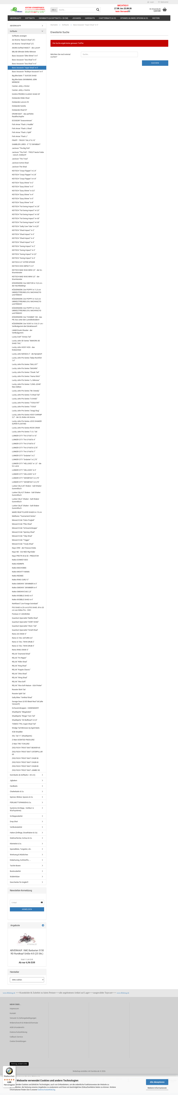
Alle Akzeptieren (157, 1082)
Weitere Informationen (157, 1088)
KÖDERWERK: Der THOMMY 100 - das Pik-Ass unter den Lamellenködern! (27, 318)
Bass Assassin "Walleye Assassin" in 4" (27, 72)
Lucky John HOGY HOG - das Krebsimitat (23, 348)
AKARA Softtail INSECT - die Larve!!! (26, 48)
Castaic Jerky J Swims (21, 90)
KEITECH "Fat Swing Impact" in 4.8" (25, 218)
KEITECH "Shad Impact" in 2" (23, 230)
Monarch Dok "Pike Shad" (22, 524)
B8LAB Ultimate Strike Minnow (24, 52)
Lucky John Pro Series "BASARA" (25, 368)
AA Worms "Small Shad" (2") (23, 44)
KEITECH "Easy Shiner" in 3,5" (23, 191)
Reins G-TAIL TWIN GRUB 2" (23, 642)
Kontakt (13, 1013)
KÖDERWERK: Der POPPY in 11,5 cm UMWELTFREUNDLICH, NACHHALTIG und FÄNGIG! (26, 292)
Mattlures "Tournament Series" (24, 516)
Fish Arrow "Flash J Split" (21, 132)
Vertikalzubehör (16, 827)
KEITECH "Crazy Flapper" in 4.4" (24, 179)
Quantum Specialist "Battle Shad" (25, 618)
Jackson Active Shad (20, 163)
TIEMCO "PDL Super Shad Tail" (24, 724)
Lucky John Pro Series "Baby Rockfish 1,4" (27, 359)
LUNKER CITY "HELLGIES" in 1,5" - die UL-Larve (26, 464)
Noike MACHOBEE (19, 568)
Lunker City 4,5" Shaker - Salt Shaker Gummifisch (26, 493)
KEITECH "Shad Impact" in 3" (23, 234)
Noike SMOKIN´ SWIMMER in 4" (24, 588)
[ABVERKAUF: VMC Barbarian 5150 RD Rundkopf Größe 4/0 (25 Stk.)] (27, 938)
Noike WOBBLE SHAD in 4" (22, 599)
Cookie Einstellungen (18, 1041)
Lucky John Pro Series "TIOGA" (24, 407)
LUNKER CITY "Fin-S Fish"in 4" (23, 440)
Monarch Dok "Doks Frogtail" (23, 520)
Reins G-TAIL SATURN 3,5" (22, 638)
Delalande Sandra (19, 106)
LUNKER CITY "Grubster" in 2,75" (24, 459)
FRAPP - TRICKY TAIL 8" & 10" (23, 140)
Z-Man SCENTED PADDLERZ (23, 740)
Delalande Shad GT (19, 110)
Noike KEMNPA (18, 564)
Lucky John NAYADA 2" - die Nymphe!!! (27, 354)
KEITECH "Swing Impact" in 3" (23, 250)
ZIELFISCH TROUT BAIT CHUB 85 (25, 766)
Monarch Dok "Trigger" (21, 540)
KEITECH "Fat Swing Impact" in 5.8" (25, 222)
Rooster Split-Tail (18, 693)
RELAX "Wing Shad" (19, 677)
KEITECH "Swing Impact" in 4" (23, 258)
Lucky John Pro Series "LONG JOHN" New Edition (26, 385)
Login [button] (151, 2)
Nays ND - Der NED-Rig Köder (23, 552)
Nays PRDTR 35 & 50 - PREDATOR (25, 556)
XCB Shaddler (17, 732)
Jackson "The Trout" (20, 159)
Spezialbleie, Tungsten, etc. (20, 849)
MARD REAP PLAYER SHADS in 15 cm (27, 512)
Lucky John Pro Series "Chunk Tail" (25, 372)
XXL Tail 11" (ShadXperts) (22, 736)
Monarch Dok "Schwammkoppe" (24, 528)
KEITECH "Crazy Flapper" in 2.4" (24, 171)
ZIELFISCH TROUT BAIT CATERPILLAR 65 (27, 753)
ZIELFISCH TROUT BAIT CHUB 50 (25, 758)
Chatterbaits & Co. (107, 18)
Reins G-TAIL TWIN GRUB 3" (23, 646)
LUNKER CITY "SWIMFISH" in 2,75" (25, 478)
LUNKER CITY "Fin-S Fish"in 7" (23, 451)
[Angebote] (43, 925)
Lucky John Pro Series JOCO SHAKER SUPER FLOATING (27, 422)
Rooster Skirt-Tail (18, 689)
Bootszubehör (15, 871)
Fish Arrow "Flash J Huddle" (23, 124)
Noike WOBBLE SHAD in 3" (22, 596)
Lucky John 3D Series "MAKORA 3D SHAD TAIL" (26, 342)
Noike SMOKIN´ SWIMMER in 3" (24, 584)
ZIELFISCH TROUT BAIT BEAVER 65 (26, 748)
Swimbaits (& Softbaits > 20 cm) (53, 18)
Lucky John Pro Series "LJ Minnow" (26, 380)
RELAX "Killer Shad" (19, 662)
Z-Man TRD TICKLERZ (20, 744)
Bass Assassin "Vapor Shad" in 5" (25, 68)
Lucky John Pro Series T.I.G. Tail (24, 432)
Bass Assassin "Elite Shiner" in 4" (25, 56)
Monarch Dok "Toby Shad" (22, 536)
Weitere (156, 18)
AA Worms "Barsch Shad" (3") (23, 40)
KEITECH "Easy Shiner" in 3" (23, 187)
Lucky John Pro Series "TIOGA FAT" (26, 403)
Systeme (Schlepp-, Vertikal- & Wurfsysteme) (22, 809)
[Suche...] (98, 9)
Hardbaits (90, 18)
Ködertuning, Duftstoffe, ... (20, 860)
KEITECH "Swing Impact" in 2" (23, 246)
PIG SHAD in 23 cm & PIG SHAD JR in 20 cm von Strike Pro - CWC (28, 608)
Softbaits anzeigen (19, 36)
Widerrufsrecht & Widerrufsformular (24, 1023)
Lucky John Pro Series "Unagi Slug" (25, 411)
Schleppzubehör (16, 816)
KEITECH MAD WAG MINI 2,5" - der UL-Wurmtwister (27, 271)
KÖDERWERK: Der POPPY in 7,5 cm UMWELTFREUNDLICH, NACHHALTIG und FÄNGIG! (26, 310)
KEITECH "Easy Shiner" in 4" (23, 194)
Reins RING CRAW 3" (20, 650)
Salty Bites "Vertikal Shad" (22, 697)
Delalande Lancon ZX (20, 102)
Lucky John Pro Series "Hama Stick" (26, 376)
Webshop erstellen (80, 1071)
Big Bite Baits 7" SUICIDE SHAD (24, 76)
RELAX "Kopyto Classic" (21, 670)
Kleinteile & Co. (16, 844)
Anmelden (27, 909)
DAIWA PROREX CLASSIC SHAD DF (26, 94)
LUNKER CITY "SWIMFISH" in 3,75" (25, 482)
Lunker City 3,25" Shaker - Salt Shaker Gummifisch (26, 487)
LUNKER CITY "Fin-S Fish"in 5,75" (25, 448)
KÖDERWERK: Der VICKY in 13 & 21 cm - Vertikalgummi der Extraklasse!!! (28, 325)
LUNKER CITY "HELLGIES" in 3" (24, 470)
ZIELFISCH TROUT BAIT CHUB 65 (25, 762)
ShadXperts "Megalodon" (21, 712)
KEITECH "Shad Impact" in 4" (23, 238)
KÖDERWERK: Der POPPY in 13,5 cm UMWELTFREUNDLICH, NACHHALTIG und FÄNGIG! (26, 301)
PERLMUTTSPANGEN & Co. (20, 802)
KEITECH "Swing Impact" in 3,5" (24, 254)
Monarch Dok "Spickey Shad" (23, 532)
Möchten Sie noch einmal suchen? (60, 55)
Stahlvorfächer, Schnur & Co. (21, 838)
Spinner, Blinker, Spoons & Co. (134, 18)
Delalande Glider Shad (20, 98)
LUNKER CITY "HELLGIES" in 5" (24, 474)
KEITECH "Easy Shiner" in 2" (23, 183)
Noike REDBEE (17, 576)
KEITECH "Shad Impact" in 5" (23, 242)
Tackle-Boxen (15, 866)
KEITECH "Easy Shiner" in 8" (23, 202)
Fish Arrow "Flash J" (20, 136)
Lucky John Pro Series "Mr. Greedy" (25, 391)
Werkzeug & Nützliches (19, 855)
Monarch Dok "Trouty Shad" (23, 544)
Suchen (155, 63)
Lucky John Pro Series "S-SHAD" (24, 399)
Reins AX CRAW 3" (19, 634)
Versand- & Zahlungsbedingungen (23, 1018)
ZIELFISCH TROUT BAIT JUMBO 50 (26, 770)
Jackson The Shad (19, 167)
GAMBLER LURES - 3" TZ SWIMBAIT (26, 144)
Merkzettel (164, 2)
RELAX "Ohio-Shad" (19, 674)
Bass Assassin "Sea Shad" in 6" (24, 64)
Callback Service (16, 1037)
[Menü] (14, 1067)
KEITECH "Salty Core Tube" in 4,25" (25, 226)
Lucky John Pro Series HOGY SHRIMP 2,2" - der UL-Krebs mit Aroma (27, 416)
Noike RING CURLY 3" (20, 580)
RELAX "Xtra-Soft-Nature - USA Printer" (27, 685)
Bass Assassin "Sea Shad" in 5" (24, 60)
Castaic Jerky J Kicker (20, 86)
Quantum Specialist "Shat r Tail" (24, 626)
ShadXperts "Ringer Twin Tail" (23, 716)
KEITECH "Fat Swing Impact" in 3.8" (25, 214)
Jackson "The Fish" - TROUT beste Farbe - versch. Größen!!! (28, 153)
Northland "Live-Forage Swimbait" (25, 604)
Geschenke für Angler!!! (19, 882)
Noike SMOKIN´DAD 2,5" (21, 592)
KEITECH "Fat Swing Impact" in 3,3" (25, 210)
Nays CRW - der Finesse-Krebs (24, 548)
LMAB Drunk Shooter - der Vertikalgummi (22, 331)
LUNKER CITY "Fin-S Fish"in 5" (23, 444)
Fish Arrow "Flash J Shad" (22, 128)
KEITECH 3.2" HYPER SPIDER (23, 262)
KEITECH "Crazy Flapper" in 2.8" (24, 175)
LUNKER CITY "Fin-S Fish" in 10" (24, 436)
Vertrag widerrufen (19, 1064)
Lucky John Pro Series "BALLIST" (25, 364)
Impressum (14, 1009)
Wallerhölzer (15, 877)
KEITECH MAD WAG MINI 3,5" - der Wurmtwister (25, 278)
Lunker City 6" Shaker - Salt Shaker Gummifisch (25, 500)
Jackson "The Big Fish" (21, 148)
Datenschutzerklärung (46, 1090)
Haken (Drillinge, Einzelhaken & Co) (23, 833)
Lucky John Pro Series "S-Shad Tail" (26, 395)
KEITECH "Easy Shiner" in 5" (23, 198)
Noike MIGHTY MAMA (20, 572)
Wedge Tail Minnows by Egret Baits (25, 728)
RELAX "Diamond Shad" (21, 654)
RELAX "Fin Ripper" (19, 658)
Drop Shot (14, 821)
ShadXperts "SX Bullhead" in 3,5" (24, 720)
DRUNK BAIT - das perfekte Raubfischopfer (23, 115)
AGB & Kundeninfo (17, 1027)
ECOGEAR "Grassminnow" (22, 120)
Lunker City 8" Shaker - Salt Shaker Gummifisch (25, 507)
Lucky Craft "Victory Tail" (21, 337)
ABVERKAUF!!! (15, 18)
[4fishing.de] (28, 9)
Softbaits (30, 18)
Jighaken (76, 18)
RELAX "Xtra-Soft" (19, 682)
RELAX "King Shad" (19, 666)
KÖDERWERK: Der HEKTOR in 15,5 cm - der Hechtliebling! (27, 284)
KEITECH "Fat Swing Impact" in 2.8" (25, 206)
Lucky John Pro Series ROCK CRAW (26, 428)
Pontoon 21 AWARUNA (21, 614)
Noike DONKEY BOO (20, 560)
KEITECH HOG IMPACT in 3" (23, 266)
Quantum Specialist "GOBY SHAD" (25, 622)
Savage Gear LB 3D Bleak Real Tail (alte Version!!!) (27, 702)
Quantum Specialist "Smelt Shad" (25, 630)
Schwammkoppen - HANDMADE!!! (25, 708)
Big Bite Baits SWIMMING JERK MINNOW (24, 80)
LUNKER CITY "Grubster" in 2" (23, 456)
